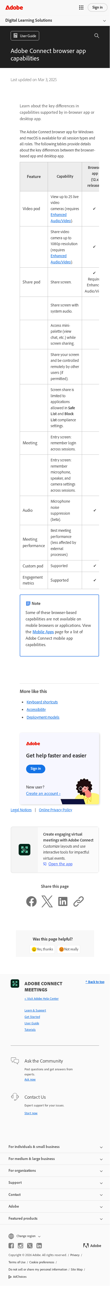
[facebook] (11, 1245)
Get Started (32, 1017)
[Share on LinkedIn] (63, 906)
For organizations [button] (22, 1170)
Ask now (30, 1079)
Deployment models (43, 717)
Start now (31, 1113)
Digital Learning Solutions (28, 20)
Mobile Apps (43, 631)
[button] (81, 7)
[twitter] (29, 1245)
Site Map (77, 1269)
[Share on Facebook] (31, 906)
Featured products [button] (23, 1218)
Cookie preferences (41, 1262)
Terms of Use (17, 1262)
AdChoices (20, 1277)
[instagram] (20, 1245)
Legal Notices (21, 809)
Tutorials (30, 1030)
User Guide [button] (28, 36)
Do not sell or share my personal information (38, 1269)
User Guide (32, 1023)
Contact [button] (15, 1194)
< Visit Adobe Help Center (42, 998)
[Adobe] (14, 7)
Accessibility (36, 709)
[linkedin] (39, 1245)
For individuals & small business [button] (34, 1146)
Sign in (97, 7)
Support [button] (15, 1182)
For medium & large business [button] (32, 1159)
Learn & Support (35, 1010)
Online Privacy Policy (55, 809)
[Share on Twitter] (47, 906)
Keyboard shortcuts (42, 702)
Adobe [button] (14, 1206)
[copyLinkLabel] (78, 906)
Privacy (75, 1255)
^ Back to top (94, 982)
